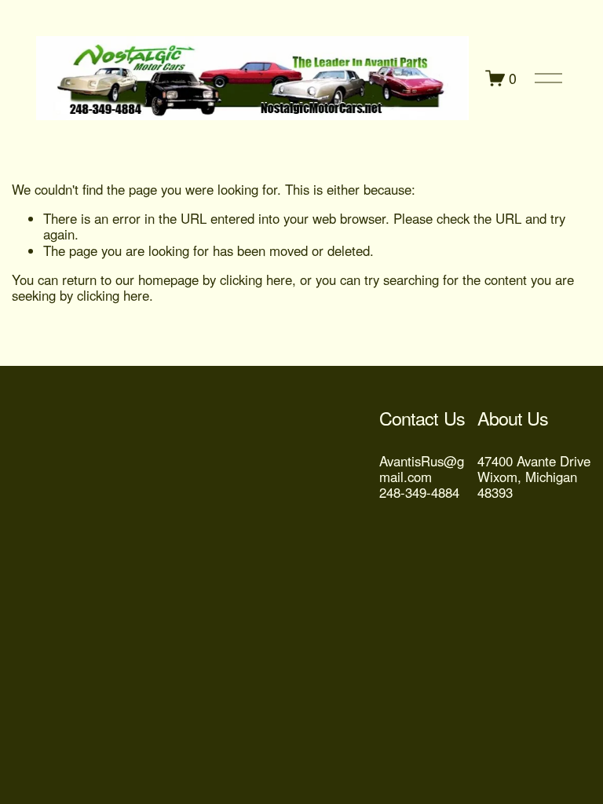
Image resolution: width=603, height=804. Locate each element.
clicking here (256, 279)
